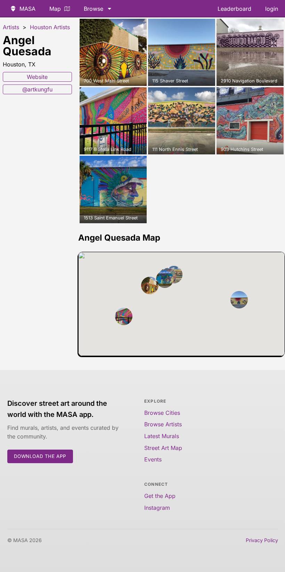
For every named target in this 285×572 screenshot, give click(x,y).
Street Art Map (163, 447)
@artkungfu (37, 89)
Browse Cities (162, 412)
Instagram (157, 507)
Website (37, 76)
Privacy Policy (262, 540)
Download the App (40, 456)
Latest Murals (161, 436)
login (271, 8)
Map (55, 8)
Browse (93, 8)
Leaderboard (234, 8)
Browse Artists (163, 424)
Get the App (160, 495)
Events (153, 459)
